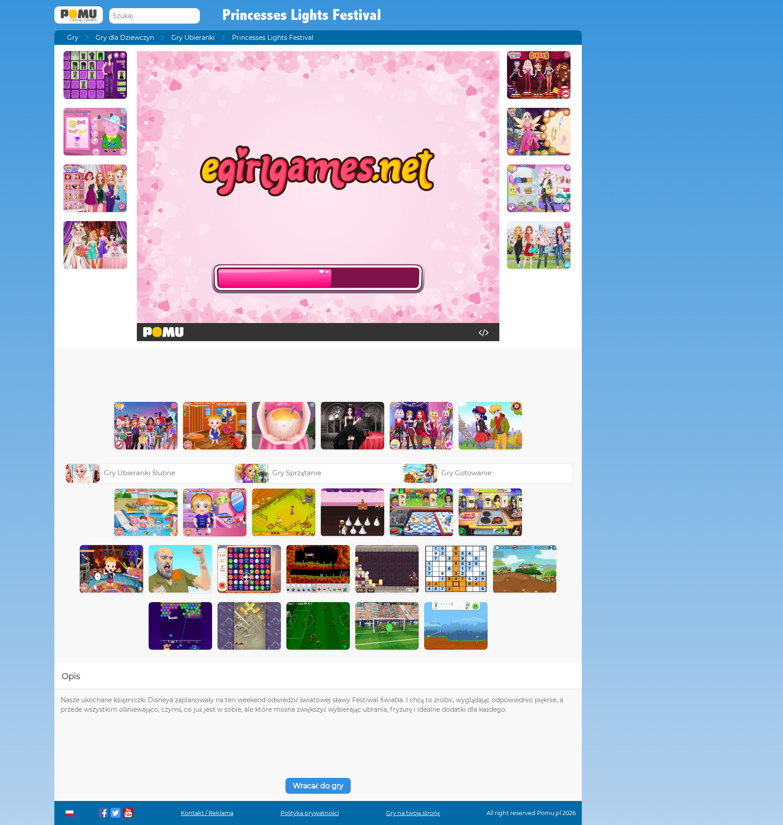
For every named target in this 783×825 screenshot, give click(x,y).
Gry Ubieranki (193, 38)
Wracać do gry (318, 786)
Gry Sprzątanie (296, 472)
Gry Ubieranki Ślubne (139, 472)
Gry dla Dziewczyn (125, 38)
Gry (72, 38)
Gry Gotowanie (466, 472)
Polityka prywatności (309, 813)
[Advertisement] (318, 372)
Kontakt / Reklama (207, 813)
